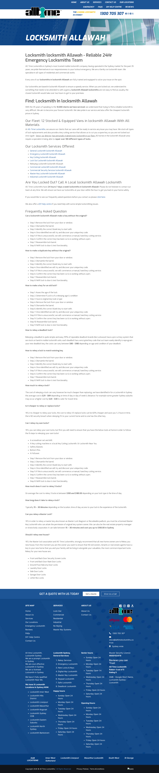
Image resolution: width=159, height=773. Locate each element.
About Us (84, 2)
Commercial (58, 615)
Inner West (50, 758)
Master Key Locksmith (67, 675)
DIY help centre (45, 204)
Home (73, 2)
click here (101, 197)
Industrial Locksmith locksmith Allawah (46, 177)
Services (97, 2)
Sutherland (50, 761)
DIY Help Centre (114, 7)
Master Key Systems (62, 629)
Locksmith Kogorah (38, 709)
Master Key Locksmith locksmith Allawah (47, 173)
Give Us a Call (110, 594)
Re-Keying (57, 626)
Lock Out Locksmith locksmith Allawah (46, 160)
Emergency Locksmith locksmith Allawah (47, 154)
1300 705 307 (111, 13)
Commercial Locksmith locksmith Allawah (48, 167)
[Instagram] (129, 13)
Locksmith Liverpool (39, 702)
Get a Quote (91, 594)
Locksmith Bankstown (39, 733)
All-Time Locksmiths (36, 129)
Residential (58, 618)
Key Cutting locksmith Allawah (43, 157)
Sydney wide (117, 646)
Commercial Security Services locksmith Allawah (50, 170)
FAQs (100, 7)
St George (129, 758)
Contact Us (110, 2)
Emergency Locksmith (35, 626)
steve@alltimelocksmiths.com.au (121, 641)
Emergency (88, 7)
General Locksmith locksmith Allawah (46, 151)
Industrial (57, 622)
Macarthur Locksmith (93, 758)
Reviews (129, 7)
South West (114, 758)
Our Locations (127, 2)
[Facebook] (126, 13)
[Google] (133, 13)
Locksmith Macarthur (39, 706)
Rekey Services (64, 660)
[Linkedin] (131, 13)
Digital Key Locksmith (67, 671)
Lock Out (57, 611)
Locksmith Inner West (39, 692)
